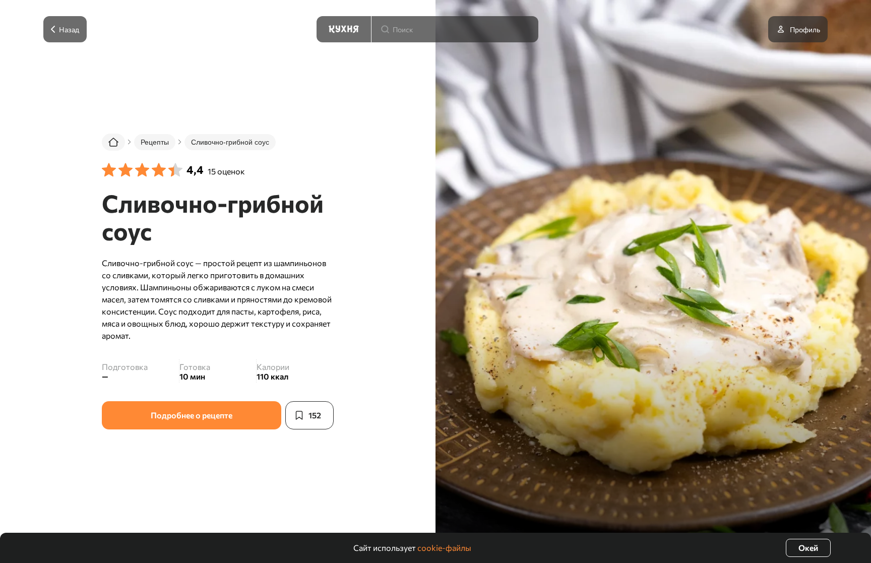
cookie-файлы (444, 547)
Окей (808, 547)
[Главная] (113, 142)
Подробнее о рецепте (191, 415)
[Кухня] (344, 29)
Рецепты (155, 142)
